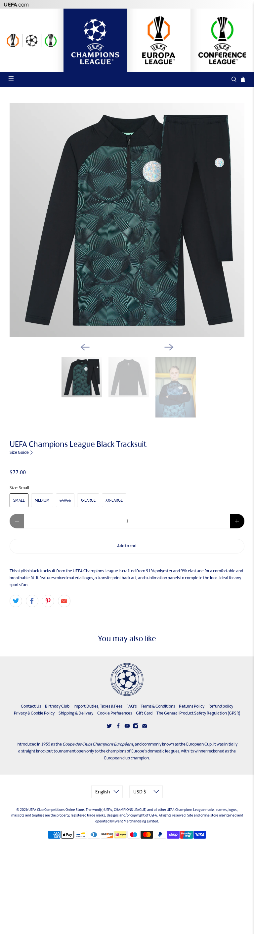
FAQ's (131, 706)
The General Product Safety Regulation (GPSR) (198, 713)
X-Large (88, 500)
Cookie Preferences (114, 713)
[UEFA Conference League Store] (222, 40)
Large (65, 500)
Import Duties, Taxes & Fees (97, 706)
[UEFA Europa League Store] (158, 40)
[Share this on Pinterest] (48, 601)
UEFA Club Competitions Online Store (56, 810)
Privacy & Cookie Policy (34, 713)
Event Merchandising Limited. (136, 821)
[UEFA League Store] (32, 40)
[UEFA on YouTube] (127, 727)
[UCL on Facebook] (118, 727)
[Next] (169, 347)
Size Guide (19, 452)
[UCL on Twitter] (109, 727)
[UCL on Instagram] (136, 727)
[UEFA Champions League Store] (95, 40)
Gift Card (144, 713)
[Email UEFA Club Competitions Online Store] (145, 727)
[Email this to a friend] (64, 601)
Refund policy (220, 706)
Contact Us (31, 706)
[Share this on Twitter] (16, 601)
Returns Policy (191, 706)
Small (19, 500)
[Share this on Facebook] (32, 601)
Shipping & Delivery (76, 713)
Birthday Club (57, 706)
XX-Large (114, 500)
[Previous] (85, 347)
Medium (42, 500)
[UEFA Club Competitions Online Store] (127, 679)
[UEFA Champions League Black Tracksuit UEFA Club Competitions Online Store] (127, 220)
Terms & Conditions (158, 706)
